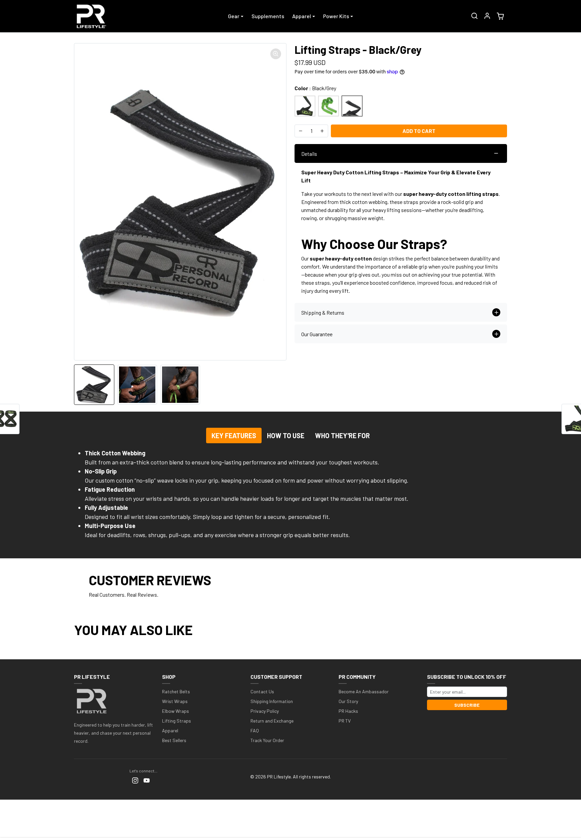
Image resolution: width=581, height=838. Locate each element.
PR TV (345, 721)
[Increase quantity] (322, 131)
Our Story (348, 701)
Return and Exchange (272, 721)
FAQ (254, 730)
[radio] (305, 106)
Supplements (267, 16)
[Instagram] (135, 779)
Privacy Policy (264, 711)
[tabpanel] (290, 497)
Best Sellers (174, 740)
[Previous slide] (76, 649)
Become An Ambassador (364, 691)
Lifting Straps (176, 721)
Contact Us (262, 691)
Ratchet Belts (176, 691)
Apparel (170, 730)
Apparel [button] (301, 16)
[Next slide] (505, 649)
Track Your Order (267, 740)
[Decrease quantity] (301, 131)
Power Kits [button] (336, 16)
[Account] (487, 16)
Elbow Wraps (175, 711)
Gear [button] (233, 16)
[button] (474, 16)
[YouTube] (146, 779)
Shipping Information (271, 701)
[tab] (234, 435)
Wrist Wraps (175, 701)
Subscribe (466, 705)
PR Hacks (348, 711)
